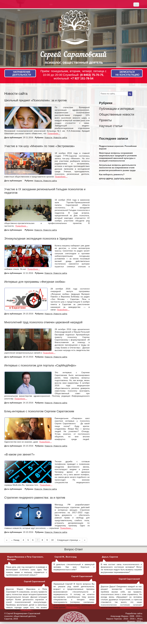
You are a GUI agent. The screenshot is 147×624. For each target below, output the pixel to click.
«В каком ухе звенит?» (19, 454)
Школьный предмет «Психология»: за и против (35, 100)
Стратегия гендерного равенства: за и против (34, 497)
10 (52, 540)
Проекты (105, 120)
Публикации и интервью (116, 109)
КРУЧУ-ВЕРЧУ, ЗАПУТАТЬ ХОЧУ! (115, 179)
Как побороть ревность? (111, 174)
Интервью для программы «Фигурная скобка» (34, 281)
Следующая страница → (69, 540)
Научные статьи (110, 126)
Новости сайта (60, 137)
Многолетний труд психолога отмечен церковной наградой (43, 322)
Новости (48, 137)
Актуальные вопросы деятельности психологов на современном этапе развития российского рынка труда (117, 167)
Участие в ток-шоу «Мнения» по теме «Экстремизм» (39, 146)
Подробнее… (54, 133)
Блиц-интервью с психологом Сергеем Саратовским (39, 411)
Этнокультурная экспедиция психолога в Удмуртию (38, 238)
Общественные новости (116, 114)
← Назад (15, 540)
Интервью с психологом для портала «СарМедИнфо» (40, 365)
